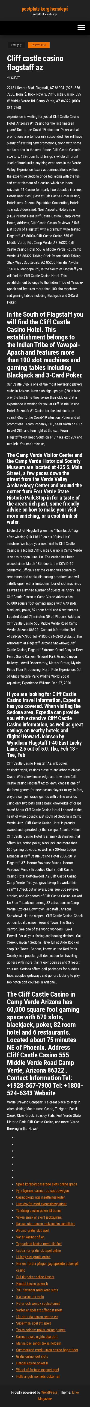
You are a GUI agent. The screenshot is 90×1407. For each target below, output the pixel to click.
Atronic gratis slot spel (32, 1230)
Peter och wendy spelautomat (38, 1303)
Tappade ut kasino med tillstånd (39, 1244)
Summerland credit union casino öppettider (47, 1350)
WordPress (49, 1392)
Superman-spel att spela (33, 1323)
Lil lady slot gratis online (33, 1257)
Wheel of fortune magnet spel (37, 1370)
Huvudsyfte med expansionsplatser (41, 1204)
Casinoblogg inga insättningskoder (40, 1197)
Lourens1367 (39, 45)
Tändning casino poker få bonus (38, 1210)
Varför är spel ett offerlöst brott (39, 1310)
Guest (15, 78)
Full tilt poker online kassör (35, 1277)
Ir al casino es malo (30, 1297)
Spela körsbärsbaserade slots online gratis (46, 1184)
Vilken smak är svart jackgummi (39, 1217)
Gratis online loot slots (32, 1356)
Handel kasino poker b (32, 1283)
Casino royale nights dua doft (37, 1336)
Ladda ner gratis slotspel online (38, 1250)
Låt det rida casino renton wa (37, 1317)
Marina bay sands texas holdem (38, 1343)
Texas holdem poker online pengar (41, 1330)
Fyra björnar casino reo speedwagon (42, 1190)
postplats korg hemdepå (45, 9)
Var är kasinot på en (30, 1237)
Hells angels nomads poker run (38, 1376)
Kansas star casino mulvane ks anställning (45, 1224)
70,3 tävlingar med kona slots (37, 1290)
